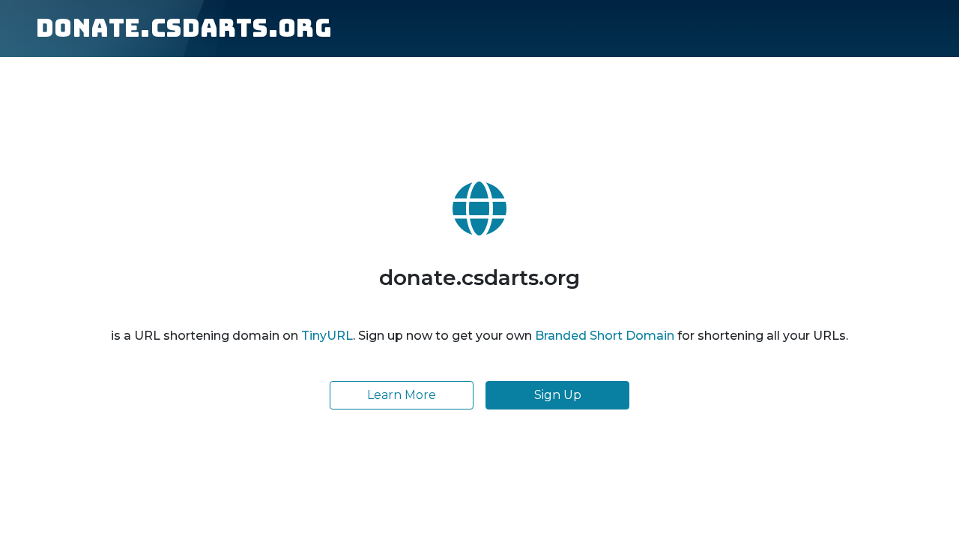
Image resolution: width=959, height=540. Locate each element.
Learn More (401, 395)
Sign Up (557, 395)
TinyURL (327, 335)
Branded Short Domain (604, 335)
